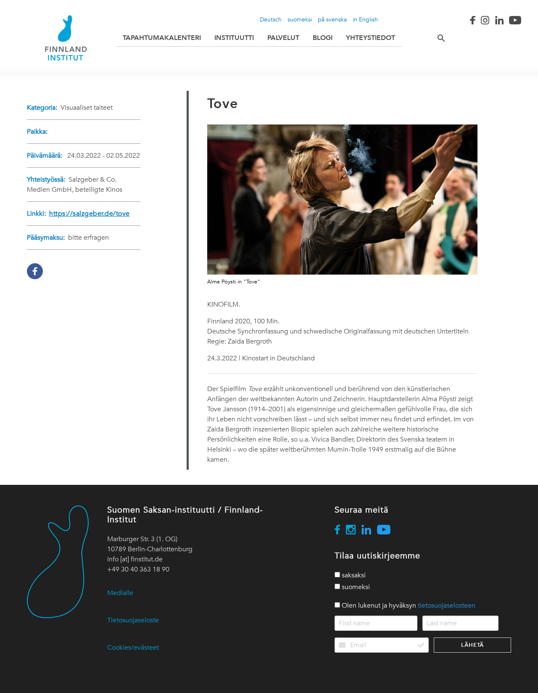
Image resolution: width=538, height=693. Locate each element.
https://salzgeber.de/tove (89, 213)
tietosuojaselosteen (446, 605)
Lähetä (472, 645)
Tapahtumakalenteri (162, 38)
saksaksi (353, 575)
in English (365, 19)
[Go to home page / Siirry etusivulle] (66, 38)
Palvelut (283, 38)
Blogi (322, 38)
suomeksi (299, 19)
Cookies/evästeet (133, 647)
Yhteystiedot (370, 38)
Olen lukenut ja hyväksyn (407, 605)
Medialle (120, 593)
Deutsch (271, 19)
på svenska (332, 19)
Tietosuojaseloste (133, 620)
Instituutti (234, 38)
